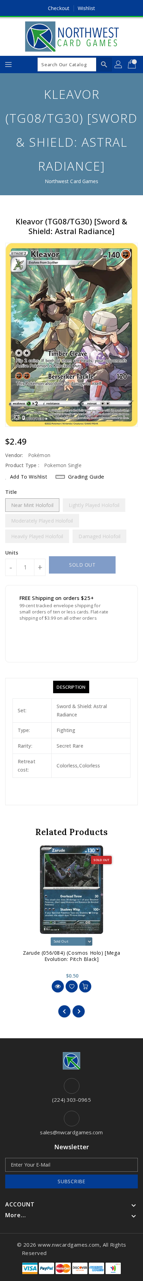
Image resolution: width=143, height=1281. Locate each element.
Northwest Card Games (72, 181)
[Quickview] (58, 986)
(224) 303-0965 (71, 1099)
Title (11, 492)
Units (11, 552)
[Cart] (133, 64)
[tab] (71, 687)
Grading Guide (86, 476)
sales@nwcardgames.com (71, 1132)
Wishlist (86, 8)
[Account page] (119, 64)
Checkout (58, 8)
